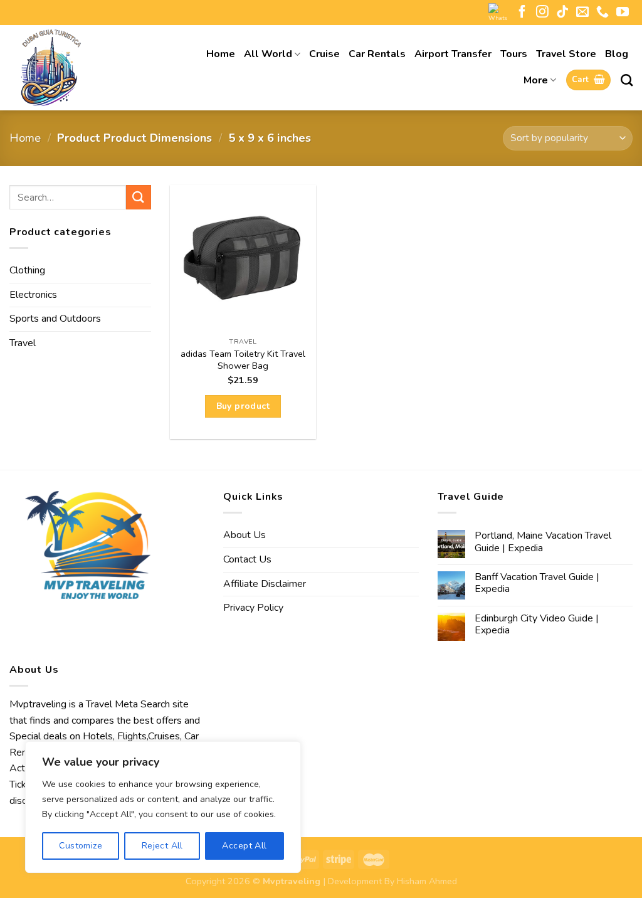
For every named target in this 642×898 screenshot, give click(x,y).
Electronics (33, 295)
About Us (244, 535)
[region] (163, 807)
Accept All (244, 846)
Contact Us (247, 559)
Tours (513, 54)
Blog (616, 54)
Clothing (27, 270)
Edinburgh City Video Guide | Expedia (537, 625)
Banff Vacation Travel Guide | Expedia (537, 583)
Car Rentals (377, 54)
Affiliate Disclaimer (264, 584)
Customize (80, 846)
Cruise (324, 54)
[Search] (627, 79)
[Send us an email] (582, 12)
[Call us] (602, 12)
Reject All (162, 846)
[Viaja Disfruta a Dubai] (81, 67)
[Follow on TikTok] (562, 12)
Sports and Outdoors (55, 318)
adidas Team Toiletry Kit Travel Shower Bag (243, 359)
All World (268, 54)
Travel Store (566, 54)
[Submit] (138, 197)
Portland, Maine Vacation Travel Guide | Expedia (543, 542)
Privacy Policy (253, 608)
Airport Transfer (453, 54)
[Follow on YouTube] (622, 12)
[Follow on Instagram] (542, 12)
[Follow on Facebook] (522, 12)
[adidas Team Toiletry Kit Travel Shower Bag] (243, 258)
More (536, 80)
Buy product (243, 406)
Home (220, 54)
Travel (22, 343)
